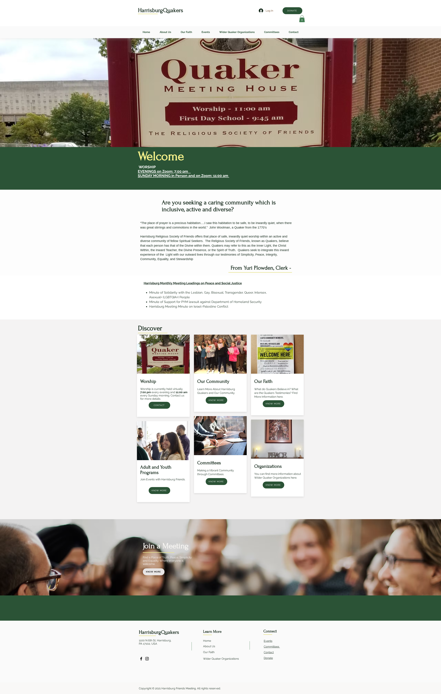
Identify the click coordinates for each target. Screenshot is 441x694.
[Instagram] (147, 658)
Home (207, 640)
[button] (302, 18)
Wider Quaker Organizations (221, 658)
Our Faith (209, 652)
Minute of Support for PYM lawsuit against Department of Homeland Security (205, 302)
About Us (209, 646)
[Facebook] (141, 658)
